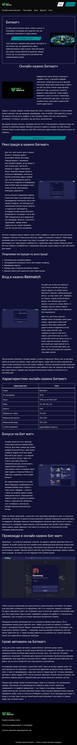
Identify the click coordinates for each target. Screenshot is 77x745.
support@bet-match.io (48, 427)
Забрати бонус (38, 138)
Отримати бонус (26, 38)
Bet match (28, 547)
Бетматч (58, 742)
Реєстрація (70, 4)
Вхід (60, 4)
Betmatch (14, 484)
